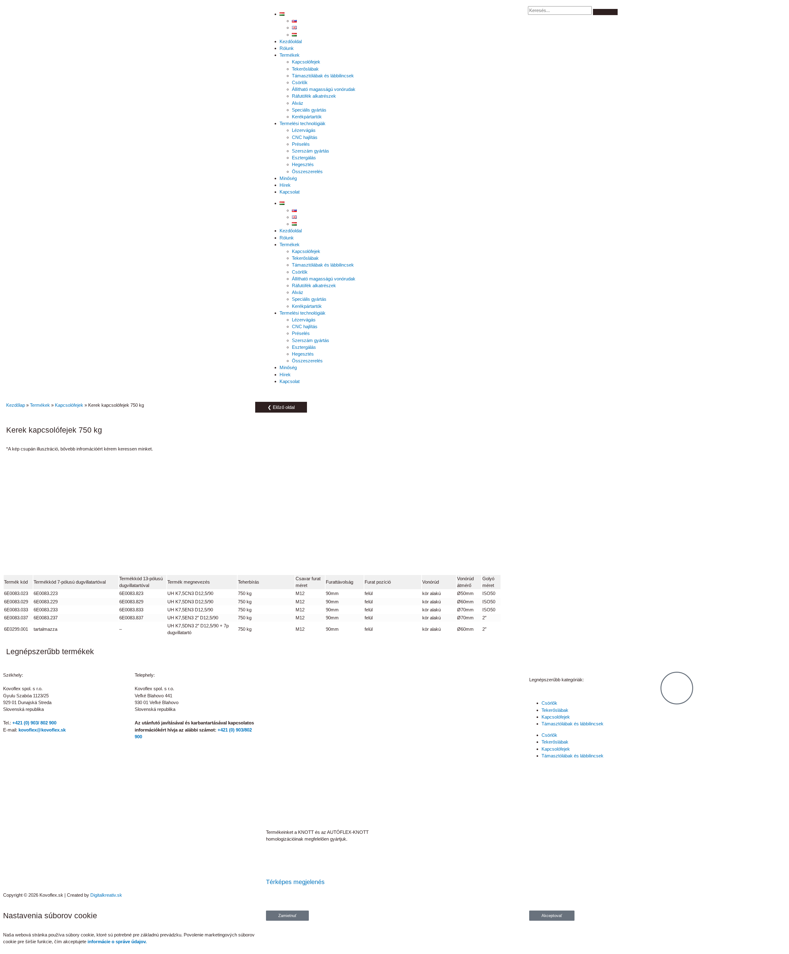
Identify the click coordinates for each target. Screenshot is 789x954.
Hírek (285, 185)
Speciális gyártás (309, 109)
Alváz (297, 103)
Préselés (301, 144)
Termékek (290, 55)
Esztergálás (304, 157)
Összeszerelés (307, 171)
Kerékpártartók (307, 116)
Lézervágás (304, 130)
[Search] (605, 12)
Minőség (288, 178)
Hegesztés (303, 164)
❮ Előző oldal (281, 407)
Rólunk (287, 48)
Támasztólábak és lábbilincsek (323, 75)
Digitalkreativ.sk (106, 895)
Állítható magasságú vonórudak (323, 89)
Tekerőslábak (305, 68)
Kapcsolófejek (306, 61)
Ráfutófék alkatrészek (314, 96)
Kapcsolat (290, 191)
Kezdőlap (15, 405)
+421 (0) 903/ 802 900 (34, 722)
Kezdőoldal (291, 41)
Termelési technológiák (302, 123)
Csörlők (300, 82)
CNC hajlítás (304, 137)
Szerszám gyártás (310, 150)
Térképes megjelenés (295, 882)
